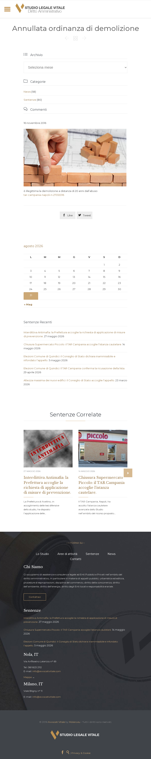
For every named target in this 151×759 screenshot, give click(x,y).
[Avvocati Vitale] (40, 9)
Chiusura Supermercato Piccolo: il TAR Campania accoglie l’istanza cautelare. (73, 344)
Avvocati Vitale (56, 721)
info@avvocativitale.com (46, 671)
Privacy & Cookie (80, 753)
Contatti (75, 559)
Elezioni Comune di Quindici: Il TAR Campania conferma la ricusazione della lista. (74, 368)
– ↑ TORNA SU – (75, 542)
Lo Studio (42, 554)
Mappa (28, 677)
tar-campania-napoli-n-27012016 (44, 194)
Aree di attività (67, 554)
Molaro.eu (74, 721)
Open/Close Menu (7, 9)
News (27, 91)
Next (128, 473)
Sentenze (30, 99)
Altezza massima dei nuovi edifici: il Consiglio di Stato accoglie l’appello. (69, 380)
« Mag (28, 304)
